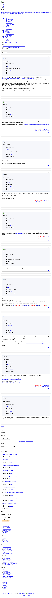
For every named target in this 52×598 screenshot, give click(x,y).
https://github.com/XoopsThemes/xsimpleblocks (12, 382)
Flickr (4, 585)
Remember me (5, 438)
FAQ (4, 539)
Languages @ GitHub (8, 550)
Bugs (47, 130)
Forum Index (5, 12)
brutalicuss (9, 325)
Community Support (19, 12)
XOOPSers (5, 531)
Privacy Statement (10, 24)
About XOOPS (9, 19)
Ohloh (4, 587)
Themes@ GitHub (7, 549)
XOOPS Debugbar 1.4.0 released (10, 503)
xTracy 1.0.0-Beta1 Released (9, 487)
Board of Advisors (7, 529)
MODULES (7, 32)
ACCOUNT (7, 37)
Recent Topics (9, 29)
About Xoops (6, 526)
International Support (7, 553)
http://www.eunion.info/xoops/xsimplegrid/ (35, 343)
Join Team (5, 571)
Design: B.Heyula (26, 595)
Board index (6, 44)
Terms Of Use (9, 23)
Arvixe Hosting (22, 593)
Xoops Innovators (7, 530)
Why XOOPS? (9, 20)
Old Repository (9, 35)
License (7, 25)
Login (7, 39)
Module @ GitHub (10, 34)
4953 (11, 70)
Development (42, 12)
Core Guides (6, 540)
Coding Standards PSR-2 (8, 564)
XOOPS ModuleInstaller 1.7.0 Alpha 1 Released (13, 497)
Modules (44, 130)
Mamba (8, 109)
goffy (8, 287)
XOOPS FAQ (7, 36)
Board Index (8, 28)
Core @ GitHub (6, 558)
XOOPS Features (9, 21)
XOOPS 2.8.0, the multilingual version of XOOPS (13, 492)
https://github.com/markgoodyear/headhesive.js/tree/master (36, 124)
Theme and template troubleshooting (11, 47)
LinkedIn (5, 583)
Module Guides (6, 541)
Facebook (5, 582)
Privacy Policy (10, 593)
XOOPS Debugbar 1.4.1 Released (10, 476)
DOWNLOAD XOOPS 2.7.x (11, 42)
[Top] (48, 93)
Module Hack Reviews (9, 13)
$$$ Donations (6, 570)
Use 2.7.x (36, 130)
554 (11, 291)
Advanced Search (4, 448)
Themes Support (35, 12)
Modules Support (28, 12)
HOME (6, 17)
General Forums (11, 12)
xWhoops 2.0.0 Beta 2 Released (10, 481)
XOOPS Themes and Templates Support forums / (14, 46)
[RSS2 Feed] (30, 593)
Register (7, 40)
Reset (8, 439)
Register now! (22, 441)
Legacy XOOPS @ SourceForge (10, 563)
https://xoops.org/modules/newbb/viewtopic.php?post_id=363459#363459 (18, 78)
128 (11, 330)
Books (4, 538)
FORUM (7, 26)
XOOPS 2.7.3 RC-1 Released (9, 470)
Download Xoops (7, 547)
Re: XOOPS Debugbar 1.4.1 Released (11, 454)
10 (48, 395)
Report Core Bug (7, 577)
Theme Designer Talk (19, 13)
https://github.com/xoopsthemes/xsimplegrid (11, 379)
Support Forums (6, 552)
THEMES (6, 31)
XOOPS (6, 18)
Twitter (4, 588)
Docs (40, 130)
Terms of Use (3, 593)
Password (3, 435)
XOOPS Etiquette (7, 532)
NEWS (6, 30)
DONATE (46, 129)
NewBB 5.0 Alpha (19, 233)
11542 (11, 114)
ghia (8, 66)
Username (3, 432)
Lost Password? (29, 441)
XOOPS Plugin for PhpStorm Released (11, 465)
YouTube (5, 586)
